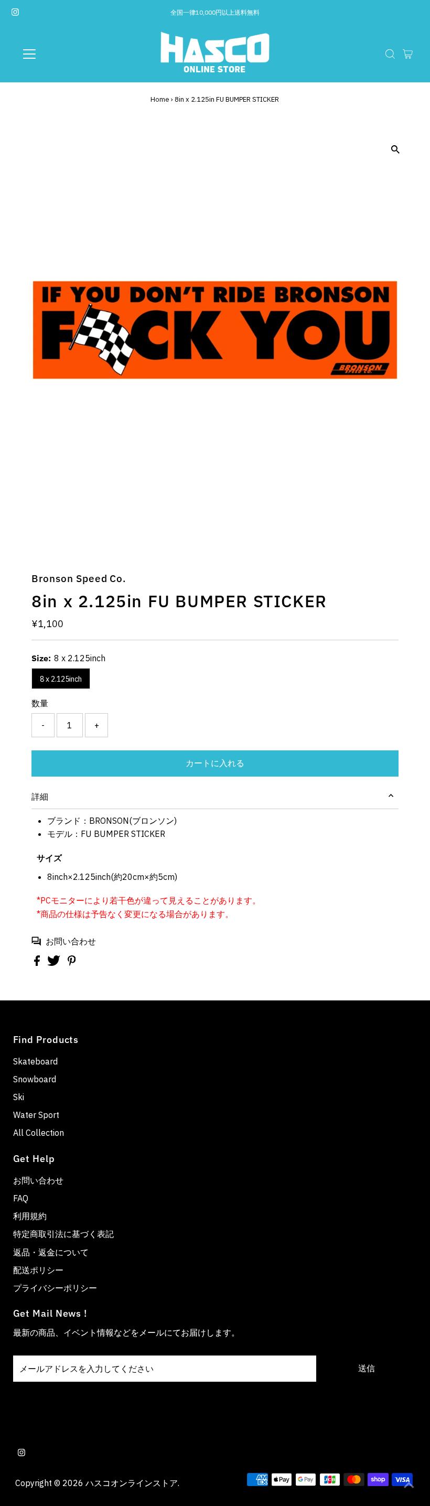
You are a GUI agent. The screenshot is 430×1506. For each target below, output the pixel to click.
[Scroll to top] (409, 1485)
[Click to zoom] (395, 150)
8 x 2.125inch (61, 679)
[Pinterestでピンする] (72, 963)
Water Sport (36, 1115)
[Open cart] (408, 54)
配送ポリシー (38, 1270)
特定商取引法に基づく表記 (63, 1234)
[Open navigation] (64, 54)
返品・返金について (51, 1252)
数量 (39, 703)
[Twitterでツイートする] (54, 963)
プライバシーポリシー (55, 1288)
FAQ (20, 1198)
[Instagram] (15, 12)
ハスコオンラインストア (131, 1483)
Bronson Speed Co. (78, 578)
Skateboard (35, 1061)
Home (159, 99)
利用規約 (30, 1216)
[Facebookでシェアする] (38, 963)
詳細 (39, 796)
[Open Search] (390, 54)
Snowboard (34, 1079)
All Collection (38, 1132)
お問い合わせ (71, 941)
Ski (18, 1097)
